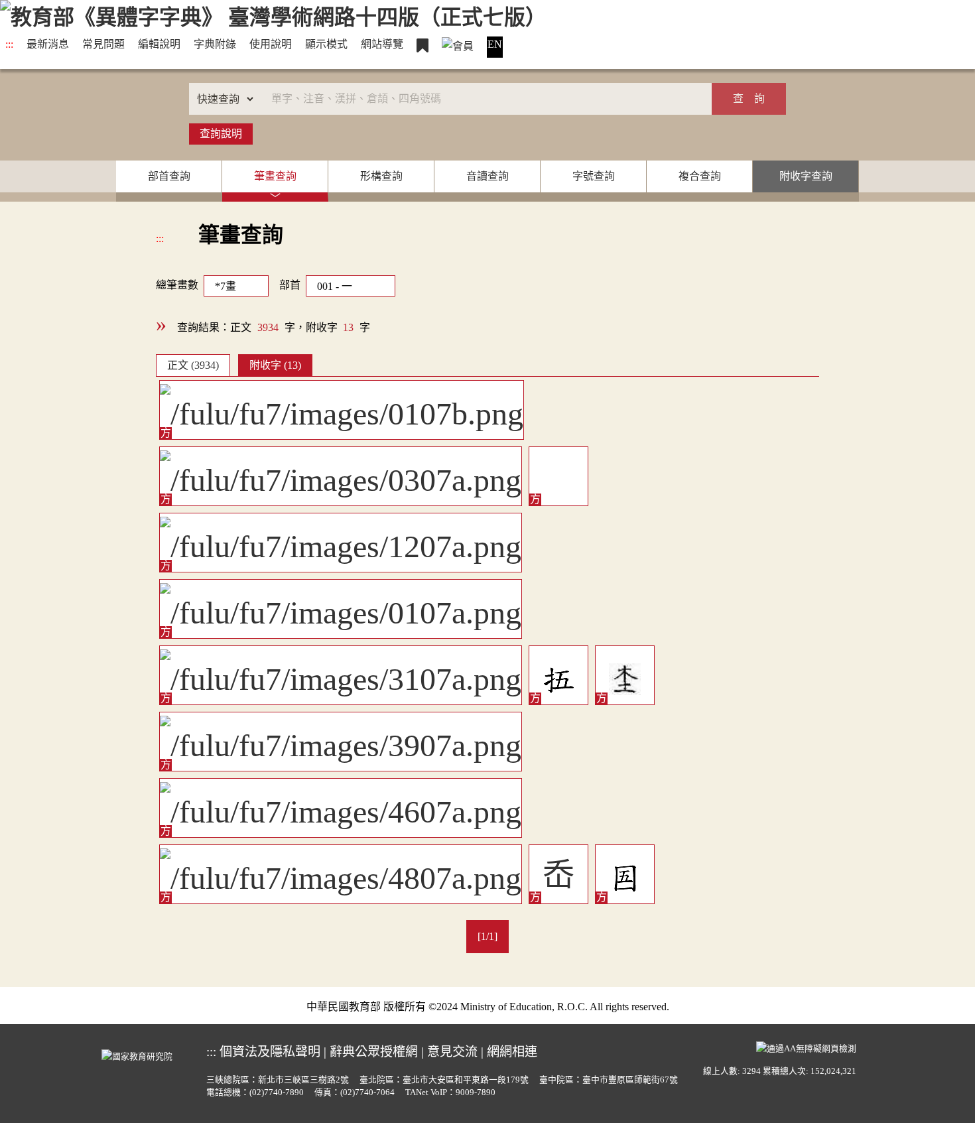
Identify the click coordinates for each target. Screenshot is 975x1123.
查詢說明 (221, 133)
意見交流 (452, 1052)
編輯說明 (159, 44)
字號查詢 (593, 176)
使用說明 (270, 44)
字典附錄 (215, 44)
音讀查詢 (487, 176)
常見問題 (103, 44)
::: (9, 44)
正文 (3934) (193, 365)
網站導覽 (382, 44)
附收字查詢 (805, 176)
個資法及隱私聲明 (270, 1052)
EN (494, 44)
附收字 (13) (275, 365)
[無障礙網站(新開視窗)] (806, 1046)
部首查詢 (169, 176)
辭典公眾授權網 (374, 1052)
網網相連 (512, 1052)
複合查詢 (700, 176)
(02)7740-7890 (276, 1092)
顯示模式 (326, 44)
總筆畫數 (177, 285)
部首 (289, 285)
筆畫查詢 (275, 176)
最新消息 (48, 44)
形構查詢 (381, 176)
